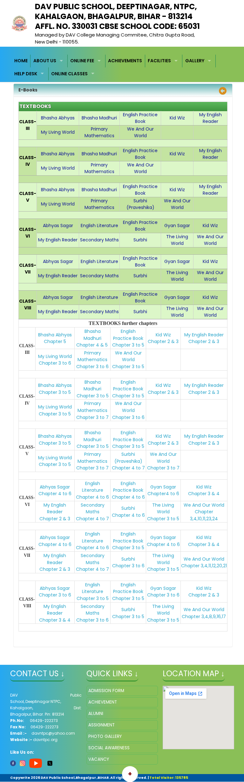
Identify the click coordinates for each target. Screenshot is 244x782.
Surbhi (128, 508)
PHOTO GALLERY (105, 736)
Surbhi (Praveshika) (128, 457)
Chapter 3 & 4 (204, 493)
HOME (21, 60)
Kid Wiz (163, 335)
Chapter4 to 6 (163, 493)
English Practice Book (128, 334)
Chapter (191, 616)
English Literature (92, 487)
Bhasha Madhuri (92, 334)
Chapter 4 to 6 (54, 493)
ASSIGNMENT (101, 725)
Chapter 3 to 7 (92, 417)
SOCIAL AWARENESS (109, 748)
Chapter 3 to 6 (55, 363)
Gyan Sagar (163, 487)
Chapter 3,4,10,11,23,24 (204, 515)
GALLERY (194, 60)
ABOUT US (44, 60)
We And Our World (128, 356)
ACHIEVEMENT (102, 702)
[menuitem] (21, 61)
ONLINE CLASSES (69, 74)
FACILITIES (159, 60)
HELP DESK (25, 74)
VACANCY (98, 759)
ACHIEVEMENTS (125, 60)
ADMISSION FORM (106, 691)
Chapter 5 (55, 341)
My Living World (55, 356)
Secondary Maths (93, 508)
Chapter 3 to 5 (128, 345)
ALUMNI (95, 714)
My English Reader (204, 335)
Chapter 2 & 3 (163, 341)
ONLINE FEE (82, 60)
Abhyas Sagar (55, 487)
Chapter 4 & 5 (92, 345)
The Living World (163, 508)
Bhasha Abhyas (55, 335)
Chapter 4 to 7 (128, 468)
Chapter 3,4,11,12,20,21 (204, 566)
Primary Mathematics (92, 356)
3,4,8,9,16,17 (213, 616)
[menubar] (122, 67)
